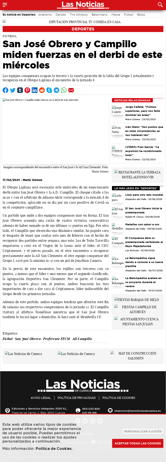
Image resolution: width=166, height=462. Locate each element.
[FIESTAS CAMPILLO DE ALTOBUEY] (137, 309)
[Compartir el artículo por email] (71, 90)
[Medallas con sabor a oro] (118, 227)
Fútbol (128, 14)
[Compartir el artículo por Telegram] (56, 90)
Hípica (116, 14)
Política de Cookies (118, 397)
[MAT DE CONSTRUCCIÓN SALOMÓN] (136, 355)
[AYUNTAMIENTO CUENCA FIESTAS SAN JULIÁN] (137, 321)
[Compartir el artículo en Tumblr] (20, 90)
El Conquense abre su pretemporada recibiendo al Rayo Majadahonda (144, 241)
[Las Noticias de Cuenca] (23, 353)
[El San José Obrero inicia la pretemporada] (118, 211)
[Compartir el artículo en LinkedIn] (34, 90)
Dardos (61, 14)
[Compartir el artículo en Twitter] (13, 90)
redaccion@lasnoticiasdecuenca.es (137, 410)
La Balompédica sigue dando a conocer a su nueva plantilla (144, 262)
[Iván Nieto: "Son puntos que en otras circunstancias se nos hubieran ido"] (118, 130)
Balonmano (99, 14)
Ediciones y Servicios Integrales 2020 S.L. (39, 408)
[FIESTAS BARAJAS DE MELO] (136, 299)
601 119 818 (89, 412)
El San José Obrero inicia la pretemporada (143, 210)
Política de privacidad (77, 397)
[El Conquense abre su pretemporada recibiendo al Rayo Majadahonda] (118, 241)
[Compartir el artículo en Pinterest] (27, 90)
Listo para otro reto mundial (144, 194)
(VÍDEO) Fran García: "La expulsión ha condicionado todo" (143, 150)
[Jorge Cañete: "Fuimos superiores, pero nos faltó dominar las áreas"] (118, 110)
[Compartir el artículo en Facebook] (5, 90)
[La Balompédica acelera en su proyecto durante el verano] (118, 281)
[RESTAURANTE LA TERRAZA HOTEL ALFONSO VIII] (137, 174)
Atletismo (45, 14)
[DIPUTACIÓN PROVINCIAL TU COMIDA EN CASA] (83, 21)
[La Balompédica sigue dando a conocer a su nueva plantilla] (118, 261)
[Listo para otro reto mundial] (118, 198)
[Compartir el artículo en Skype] (49, 90)
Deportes (83, 29)
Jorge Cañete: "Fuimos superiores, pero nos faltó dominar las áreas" (142, 110)
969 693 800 (91, 408)
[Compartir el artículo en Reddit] (42, 90)
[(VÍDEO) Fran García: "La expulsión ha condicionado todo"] (118, 150)
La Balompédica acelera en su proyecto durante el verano (143, 282)
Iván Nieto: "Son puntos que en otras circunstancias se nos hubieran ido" (144, 130)
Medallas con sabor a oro (142, 224)
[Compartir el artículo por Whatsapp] (64, 90)
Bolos (141, 14)
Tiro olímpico (79, 14)
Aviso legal (41, 397)
